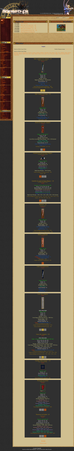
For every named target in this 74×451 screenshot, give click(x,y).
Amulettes (16, 52)
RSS (4, 20)
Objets (2, 98)
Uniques (4, 64)
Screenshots (3, 71)
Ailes (56, 52)
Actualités (2, 19)
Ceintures (30, 52)
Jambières (42, 52)
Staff (2, 115)
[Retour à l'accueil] (14, 14)
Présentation (3, 80)
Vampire (2, 91)
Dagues (56, 53)
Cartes (2, 70)
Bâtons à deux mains (43, 53)
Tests (2, 46)
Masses (33, 53)
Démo (2, 69)
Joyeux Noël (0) (24, 23)
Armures (38, 52)
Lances (48, 53)
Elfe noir (2, 86)
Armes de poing (62, 53)
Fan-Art (2, 73)
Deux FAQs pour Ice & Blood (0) (28, 31)
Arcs (59, 52)
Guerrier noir (3, 56)
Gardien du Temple (4, 54)
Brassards (46, 52)
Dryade (2, 53)
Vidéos (2, 74)
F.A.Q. (2, 48)
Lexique (2, 113)
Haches (20, 53)
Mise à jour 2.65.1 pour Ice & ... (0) (28, 25)
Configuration (3, 47)
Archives (2, 21)
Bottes (53, 52)
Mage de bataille (4, 89)
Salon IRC (3, 22)
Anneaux (20, 52)
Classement (3, 49)
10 (67, 49)
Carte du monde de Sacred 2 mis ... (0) (29, 30)
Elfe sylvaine (3, 87)
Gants (50, 52)
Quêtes (2, 62)
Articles (2, 61)
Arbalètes (62, 52)
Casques (34, 52)
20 (70, 49)
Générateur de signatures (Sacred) (4, 118)
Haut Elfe (2, 57)
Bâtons (36, 53)
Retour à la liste (43, 443)
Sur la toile (3, 114)
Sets (3, 65)
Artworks (2, 72)
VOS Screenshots (4, 75)
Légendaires (5, 66)
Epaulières (25, 52)
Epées (66, 52)
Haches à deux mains (27, 53)
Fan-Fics (2, 112)
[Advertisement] (46, 5)
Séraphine (2, 59)
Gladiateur (2, 88)
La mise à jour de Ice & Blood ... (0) (28, 26)
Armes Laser (16, 54)
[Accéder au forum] (68, 14)
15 (69, 49)
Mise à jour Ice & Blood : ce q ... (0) (28, 28)
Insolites (67, 53)
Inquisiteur (3, 58)
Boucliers (53, 53)
